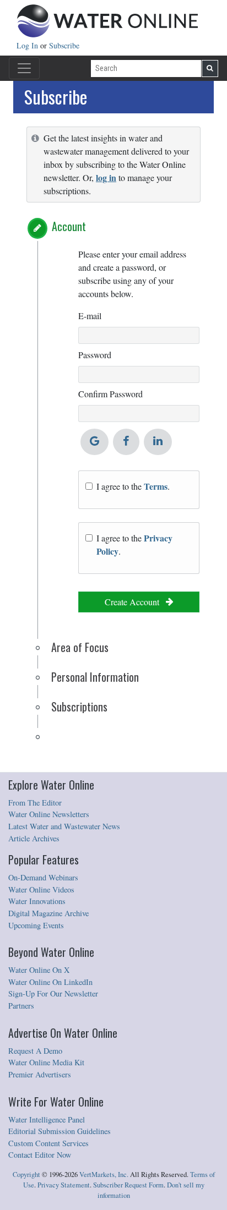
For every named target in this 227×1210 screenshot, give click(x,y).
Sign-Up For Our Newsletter (53, 993)
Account (69, 226)
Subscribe (64, 45)
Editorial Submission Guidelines (59, 1131)
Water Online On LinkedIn (50, 982)
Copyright (26, 1174)
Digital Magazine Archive (48, 913)
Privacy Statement (63, 1185)
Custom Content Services (48, 1143)
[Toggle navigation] (24, 68)
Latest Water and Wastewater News (64, 826)
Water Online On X (38, 970)
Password (94, 354)
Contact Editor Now (39, 1154)
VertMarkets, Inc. (103, 1174)
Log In (28, 45)
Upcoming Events (36, 925)
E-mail (89, 315)
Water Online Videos (41, 889)
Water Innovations (37, 901)
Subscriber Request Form (128, 1185)
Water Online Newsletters (48, 814)
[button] (37, 228)
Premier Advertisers (39, 1074)
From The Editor (35, 802)
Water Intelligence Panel (46, 1119)
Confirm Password (110, 393)
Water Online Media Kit (46, 1062)
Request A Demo (35, 1050)
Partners (21, 1005)
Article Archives (34, 838)
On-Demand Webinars (43, 877)
